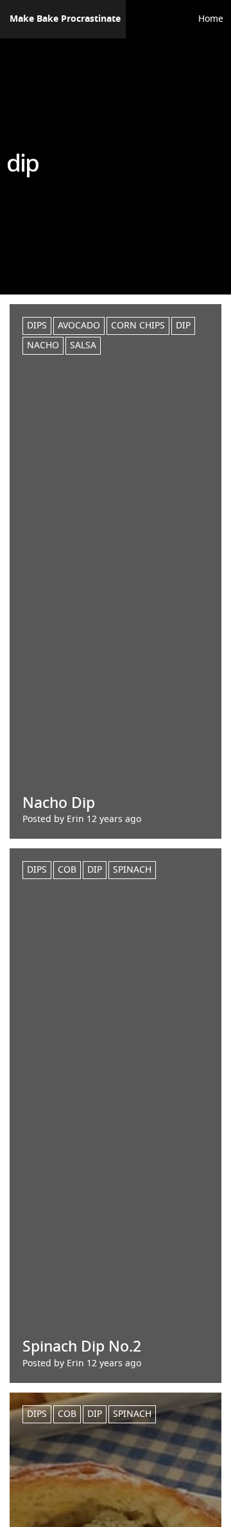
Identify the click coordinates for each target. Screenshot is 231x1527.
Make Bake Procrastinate (65, 19)
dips (37, 325)
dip (183, 325)
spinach (132, 870)
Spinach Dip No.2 (81, 1347)
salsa (83, 345)
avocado (79, 325)
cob (67, 870)
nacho (43, 345)
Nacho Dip (58, 803)
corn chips (138, 325)
